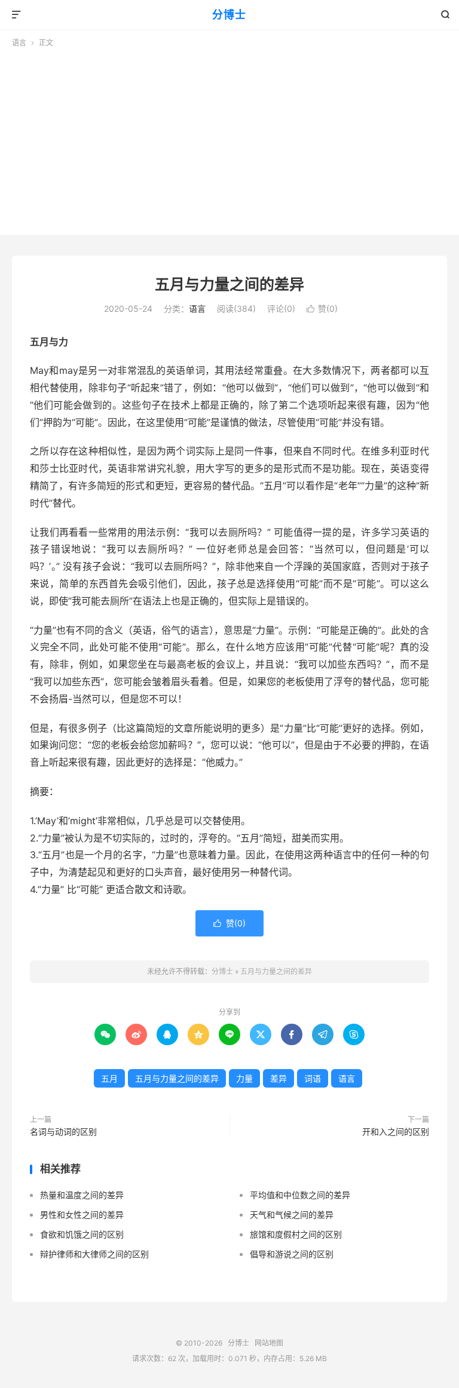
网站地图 (269, 1342)
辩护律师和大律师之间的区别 (94, 1254)
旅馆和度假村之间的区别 (296, 1234)
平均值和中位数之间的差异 (300, 1195)
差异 (278, 1078)
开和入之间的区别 (395, 1131)
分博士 (229, 14)
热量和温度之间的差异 (82, 1195)
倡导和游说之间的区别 (291, 1254)
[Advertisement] (229, 138)
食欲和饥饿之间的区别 (82, 1234)
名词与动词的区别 (63, 1131)
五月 (109, 1078)
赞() (322, 308)
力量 (244, 1078)
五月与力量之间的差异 (229, 284)
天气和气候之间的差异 (291, 1214)
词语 (312, 1078)
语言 (19, 42)
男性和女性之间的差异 (82, 1214)
